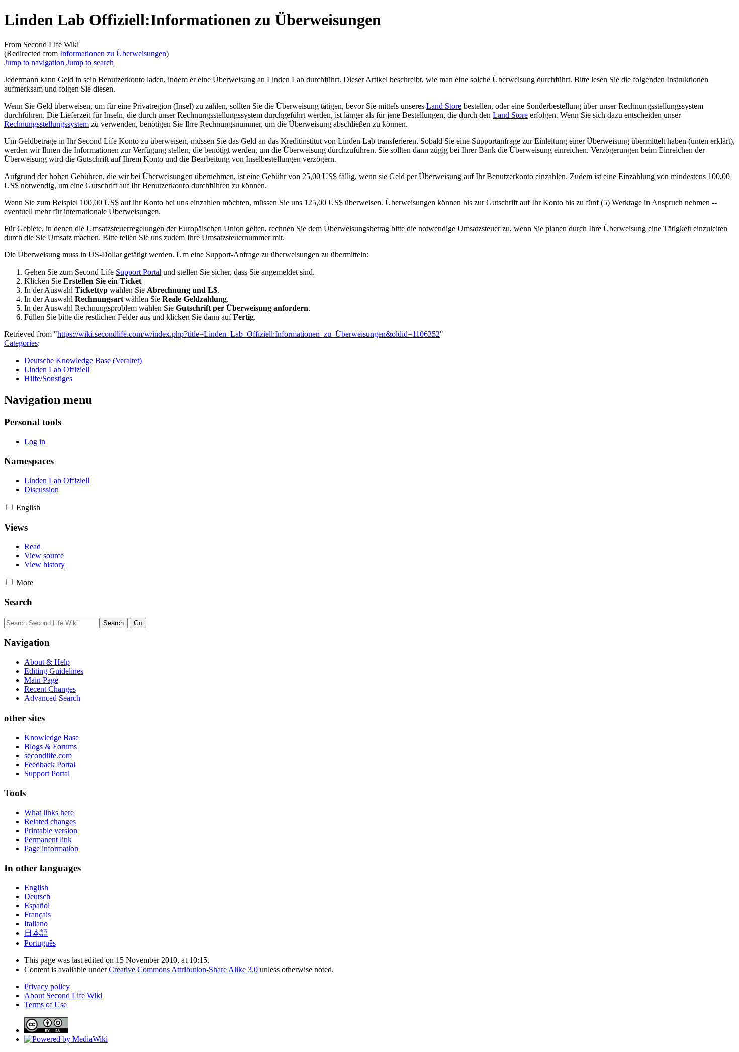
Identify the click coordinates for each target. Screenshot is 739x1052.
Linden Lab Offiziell (56, 369)
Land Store (443, 106)
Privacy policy (47, 986)
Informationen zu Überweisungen (113, 53)
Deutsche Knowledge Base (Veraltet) (83, 360)
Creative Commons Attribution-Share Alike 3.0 (183, 969)
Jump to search (90, 62)
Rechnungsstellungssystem (46, 124)
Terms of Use (45, 1004)
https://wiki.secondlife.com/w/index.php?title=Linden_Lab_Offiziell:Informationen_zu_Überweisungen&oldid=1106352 (248, 334)
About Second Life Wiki (63, 995)
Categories (21, 343)
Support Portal (138, 272)
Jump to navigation (34, 62)
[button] (9, 507)
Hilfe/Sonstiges (48, 378)
